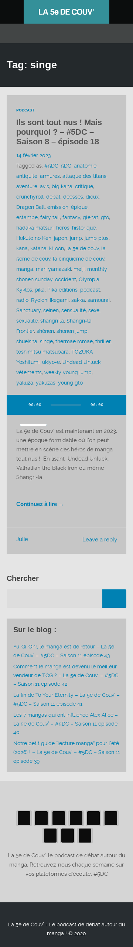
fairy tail (50, 217)
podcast (90, 290)
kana (22, 248)
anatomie (85, 166)
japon (60, 238)
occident (65, 279)
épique (79, 207)
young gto (70, 383)
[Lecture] (19, 405)
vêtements (29, 372)
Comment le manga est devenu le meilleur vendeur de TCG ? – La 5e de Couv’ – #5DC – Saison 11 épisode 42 (66, 675)
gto (105, 217)
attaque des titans (84, 176)
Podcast (25, 110)
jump (76, 238)
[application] (66, 409)
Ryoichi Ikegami (50, 300)
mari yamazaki (53, 269)
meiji (79, 269)
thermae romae (74, 341)
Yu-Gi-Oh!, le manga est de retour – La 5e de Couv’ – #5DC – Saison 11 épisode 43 (63, 651)
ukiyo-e (51, 362)
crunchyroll (30, 197)
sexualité (27, 321)
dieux (92, 197)
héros (62, 228)
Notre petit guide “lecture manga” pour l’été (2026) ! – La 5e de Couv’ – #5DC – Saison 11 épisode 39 (66, 752)
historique (84, 228)
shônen (45, 331)
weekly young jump (68, 372)
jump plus (97, 238)
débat (53, 197)
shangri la (52, 321)
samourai (99, 300)
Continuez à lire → (40, 504)
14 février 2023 (33, 155)
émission (57, 207)
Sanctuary (28, 310)
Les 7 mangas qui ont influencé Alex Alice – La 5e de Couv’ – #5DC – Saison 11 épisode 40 (65, 724)
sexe (93, 310)
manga (24, 269)
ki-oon (56, 248)
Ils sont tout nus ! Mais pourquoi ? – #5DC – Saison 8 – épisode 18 (59, 132)
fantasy (71, 217)
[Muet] (113, 405)
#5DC (51, 166)
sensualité (73, 310)
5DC (66, 166)
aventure (26, 186)
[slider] (33, 425)
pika (40, 290)
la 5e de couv (82, 248)
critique (84, 186)
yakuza (24, 383)
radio (22, 300)
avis (44, 186)
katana (38, 248)
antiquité (26, 176)
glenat (90, 217)
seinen (51, 310)
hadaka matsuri (35, 228)
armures (50, 176)
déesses (73, 197)
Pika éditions (62, 290)
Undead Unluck (81, 362)
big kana (62, 186)
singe (46, 341)
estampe (27, 217)
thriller (102, 341)
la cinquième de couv (78, 259)
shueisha (26, 341)
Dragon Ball (30, 207)
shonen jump (72, 331)
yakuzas (45, 383)
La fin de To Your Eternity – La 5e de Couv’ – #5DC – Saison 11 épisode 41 (66, 699)
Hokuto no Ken (33, 238)
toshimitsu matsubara (42, 352)
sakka (78, 300)
